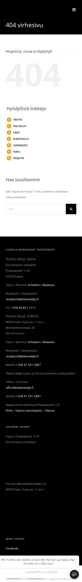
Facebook (12, 548)
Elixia (9, 410)
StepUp (50, 410)
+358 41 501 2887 (28, 365)
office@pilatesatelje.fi (20, 387)
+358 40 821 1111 (23, 308)
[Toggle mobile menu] (74, 10)
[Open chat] (74, 574)
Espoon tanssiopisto (29, 410)
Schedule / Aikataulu (41, 285)
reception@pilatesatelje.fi (22, 299)
